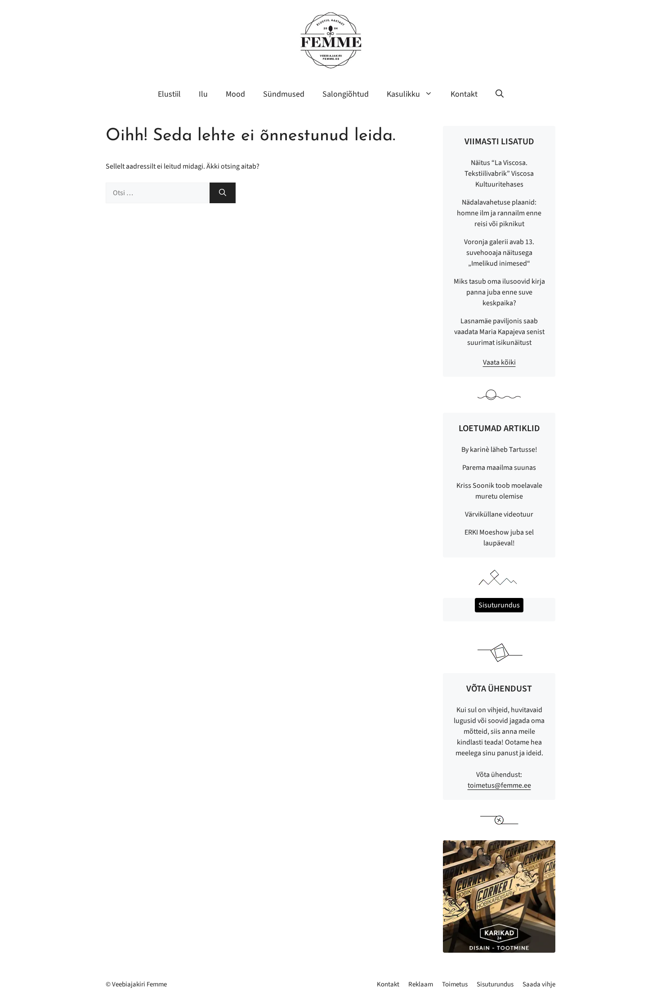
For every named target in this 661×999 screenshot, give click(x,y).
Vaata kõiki (499, 362)
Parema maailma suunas (499, 468)
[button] (500, 94)
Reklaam (420, 984)
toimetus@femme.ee (499, 785)
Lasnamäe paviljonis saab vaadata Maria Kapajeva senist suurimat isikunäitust (499, 332)
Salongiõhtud (345, 94)
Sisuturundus (495, 984)
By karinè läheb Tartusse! (499, 450)
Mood (235, 94)
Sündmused (283, 94)
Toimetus (455, 984)
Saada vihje (539, 984)
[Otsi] (223, 193)
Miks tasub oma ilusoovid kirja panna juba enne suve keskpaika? (499, 292)
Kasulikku (403, 94)
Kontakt (464, 94)
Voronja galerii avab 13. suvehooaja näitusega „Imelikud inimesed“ (499, 252)
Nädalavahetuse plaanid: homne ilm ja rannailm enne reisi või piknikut (499, 213)
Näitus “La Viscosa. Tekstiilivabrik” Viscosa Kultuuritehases (499, 173)
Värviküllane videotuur (499, 514)
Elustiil (169, 94)
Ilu (203, 94)
